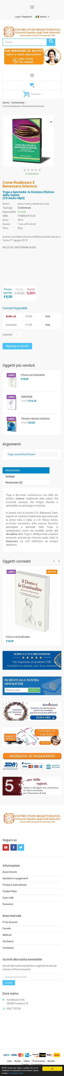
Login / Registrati (23, 16)
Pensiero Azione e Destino (35, 418)
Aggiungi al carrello (17, 346)
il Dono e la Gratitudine (33, 375)
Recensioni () (14, 482)
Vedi (47, 316)
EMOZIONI (26, 396)
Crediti (25, 1064)
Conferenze (17, 102)
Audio (18, 1061)
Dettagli (10, 476)
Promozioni (38, 1061)
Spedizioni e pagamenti (15, 878)
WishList (7, 935)
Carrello (7, 928)
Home (6, 102)
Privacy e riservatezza (14, 884)
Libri (9, 1061)
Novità (51, 1061)
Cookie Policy (10, 891)
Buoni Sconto (10, 872)
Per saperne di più (16, 1073)
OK (52, 1068)
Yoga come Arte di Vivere (21, 454)
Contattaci (8, 947)
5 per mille (8, 897)
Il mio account (10, 922)
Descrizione (12, 470)
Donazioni (8, 904)
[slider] (32, 170)
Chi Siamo (8, 941)
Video (27, 1061)
